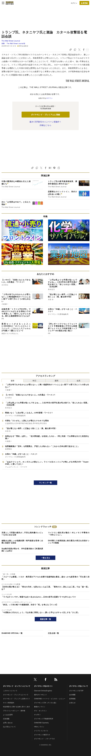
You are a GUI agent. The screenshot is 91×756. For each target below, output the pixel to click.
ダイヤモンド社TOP (76, 690)
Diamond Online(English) (43, 690)
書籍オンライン (39, 706)
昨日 (34, 380)
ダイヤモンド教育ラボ (42, 735)
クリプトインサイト (41, 731)
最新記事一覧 (45, 619)
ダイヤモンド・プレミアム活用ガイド (16, 698)
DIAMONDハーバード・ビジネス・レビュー (49, 698)
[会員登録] (84, 3)
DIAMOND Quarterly (41, 722)
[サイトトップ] (9, 3)
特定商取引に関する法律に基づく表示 (16, 706)
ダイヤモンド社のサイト (43, 686)
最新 (12, 380)
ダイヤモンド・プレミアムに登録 (45, 114)
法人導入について (9, 727)
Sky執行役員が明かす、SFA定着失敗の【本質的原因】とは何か (22, 549)
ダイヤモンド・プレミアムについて (15, 694)
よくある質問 (8, 714)
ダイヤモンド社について (78, 686)
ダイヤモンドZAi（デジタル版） (45, 702)
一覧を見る (45, 557)
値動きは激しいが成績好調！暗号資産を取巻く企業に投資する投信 (22, 541)
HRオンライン (39, 727)
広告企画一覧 (53, 633)
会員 (78, 380)
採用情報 (72, 698)
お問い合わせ (8, 722)
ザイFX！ (37, 714)
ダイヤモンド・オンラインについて (16, 686)
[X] (35, 680)
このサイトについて (10, 690)
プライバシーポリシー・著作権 (14, 710)
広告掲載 (6, 718)
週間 (56, 380)
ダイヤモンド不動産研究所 (43, 718)
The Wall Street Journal (11, 41)
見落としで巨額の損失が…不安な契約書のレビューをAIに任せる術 (22, 533)
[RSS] (56, 680)
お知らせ (72, 702)
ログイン (74, 3)
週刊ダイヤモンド (40, 694)
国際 (3, 43)
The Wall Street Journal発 (16, 43)
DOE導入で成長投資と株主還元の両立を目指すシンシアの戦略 (68, 541)
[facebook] (45, 680)
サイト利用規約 (8, 702)
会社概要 (72, 694)
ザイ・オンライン (40, 710)
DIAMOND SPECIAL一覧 (12, 633)
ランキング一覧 (45, 482)
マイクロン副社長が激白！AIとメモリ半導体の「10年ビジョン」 (68, 533)
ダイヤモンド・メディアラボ (44, 739)
